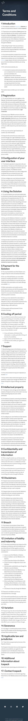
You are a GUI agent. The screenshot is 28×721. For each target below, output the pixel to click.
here (9, 284)
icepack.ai (17, 26)
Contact (3, 60)
